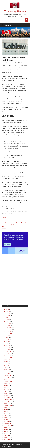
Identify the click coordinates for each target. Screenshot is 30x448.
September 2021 (8, 405)
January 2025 (7, 326)
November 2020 (8, 425)
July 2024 (6, 337)
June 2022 (6, 387)
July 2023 (6, 361)
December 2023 (8, 351)
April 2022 (6, 391)
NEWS (20, 62)
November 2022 (8, 377)
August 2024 (7, 335)
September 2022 (8, 381)
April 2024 (6, 343)
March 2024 (7, 345)
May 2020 (6, 433)
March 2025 (7, 321)
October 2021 (7, 403)
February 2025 (7, 324)
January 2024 (7, 349)
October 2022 (7, 379)
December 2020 (8, 423)
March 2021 (6, 417)
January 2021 (7, 421)
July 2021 (6, 409)
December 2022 (8, 375)
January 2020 (7, 439)
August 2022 (7, 383)
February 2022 (7, 395)
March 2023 (7, 369)
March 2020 (7, 437)
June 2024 (6, 340)
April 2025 (6, 319)
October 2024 (7, 332)
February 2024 (7, 347)
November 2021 (8, 401)
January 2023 (7, 373)
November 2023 (8, 353)
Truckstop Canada (15, 11)
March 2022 (7, 393)
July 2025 (6, 318)
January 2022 (7, 397)
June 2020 (6, 431)
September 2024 (8, 333)
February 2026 (7, 313)
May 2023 (6, 365)
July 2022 (6, 385)
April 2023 (6, 367)
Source (4, 217)
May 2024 (6, 341)
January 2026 (7, 316)
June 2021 (6, 411)
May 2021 (6, 413)
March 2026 (7, 312)
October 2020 (7, 427)
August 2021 (7, 407)
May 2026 (6, 310)
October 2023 (7, 355)
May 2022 (6, 389)
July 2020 (6, 429)
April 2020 (6, 435)
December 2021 (8, 399)
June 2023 (6, 363)
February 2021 (7, 419)
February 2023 (7, 371)
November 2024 (8, 329)
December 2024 (8, 327)
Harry (15, 62)
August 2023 (7, 359)
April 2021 (6, 415)
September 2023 (8, 357)
